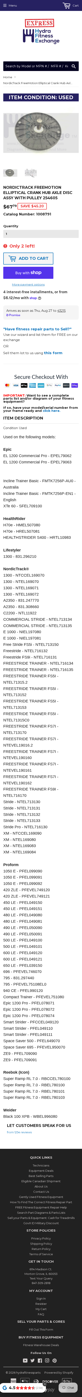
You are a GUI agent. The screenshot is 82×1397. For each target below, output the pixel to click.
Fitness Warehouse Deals (41, 1345)
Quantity (10, 226)
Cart (75, 5)
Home (7, 77)
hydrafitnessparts (28, 1372)
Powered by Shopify (58, 1372)
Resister (41, 1303)
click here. (51, 411)
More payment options (28, 284)
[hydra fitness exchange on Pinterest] (54, 1361)
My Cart (41, 1309)
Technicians (41, 1165)
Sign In (41, 1298)
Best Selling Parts (41, 1176)
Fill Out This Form (41, 1329)
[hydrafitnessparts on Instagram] (47, 1361)
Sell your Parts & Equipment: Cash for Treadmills (41, 1218)
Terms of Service (41, 1254)
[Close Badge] (45, 1384)
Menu (13, 5)
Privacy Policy (41, 1238)
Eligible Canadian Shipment (41, 1181)
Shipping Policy (41, 1243)
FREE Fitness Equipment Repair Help (41, 1207)
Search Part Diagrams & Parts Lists (41, 1212)
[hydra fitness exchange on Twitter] (32, 1361)
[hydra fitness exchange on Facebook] (40, 1361)
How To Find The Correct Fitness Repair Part (41, 1202)
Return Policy (41, 1249)
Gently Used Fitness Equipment (41, 1197)
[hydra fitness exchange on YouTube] (25, 1361)
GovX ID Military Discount (41, 1223)
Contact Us (41, 1191)
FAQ (41, 1314)
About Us (41, 1186)
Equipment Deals (41, 1170)
